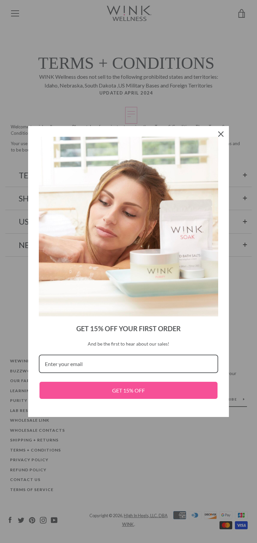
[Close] (221, 134)
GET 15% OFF (128, 390)
